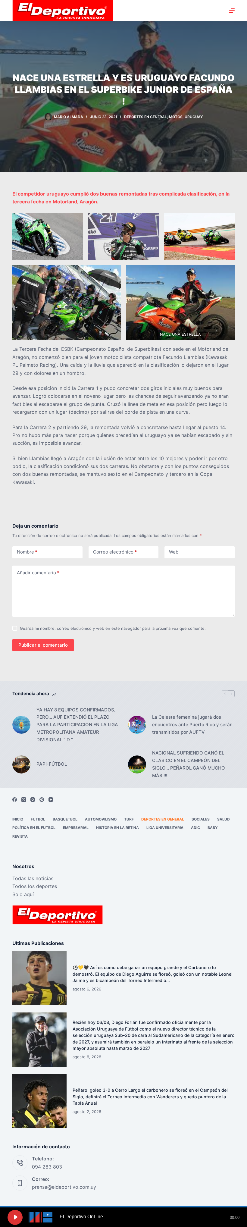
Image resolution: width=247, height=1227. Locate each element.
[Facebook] (14, 799)
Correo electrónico (115, 552)
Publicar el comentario (43, 645)
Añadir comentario (38, 573)
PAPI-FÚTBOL (51, 764)
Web (173, 552)
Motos (176, 117)
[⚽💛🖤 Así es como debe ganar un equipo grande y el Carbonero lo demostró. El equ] (39, 978)
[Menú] (232, 10)
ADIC (195, 827)
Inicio (17, 819)
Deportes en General (145, 117)
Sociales (201, 819)
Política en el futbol (33, 827)
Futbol (38, 819)
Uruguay (194, 117)
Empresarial (76, 827)
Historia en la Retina (117, 827)
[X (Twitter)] (23, 799)
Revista (20, 836)
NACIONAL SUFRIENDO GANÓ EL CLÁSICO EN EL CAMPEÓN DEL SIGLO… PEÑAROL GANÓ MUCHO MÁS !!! (188, 764)
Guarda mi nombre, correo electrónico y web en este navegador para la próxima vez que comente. (113, 628)
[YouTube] (50, 799)
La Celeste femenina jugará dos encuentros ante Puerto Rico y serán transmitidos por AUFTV (192, 724)
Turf (129, 819)
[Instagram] (32, 799)
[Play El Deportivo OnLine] (15, 1217)
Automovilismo (101, 819)
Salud (223, 819)
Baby (213, 827)
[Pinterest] (41, 799)
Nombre (27, 552)
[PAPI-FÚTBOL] (21, 764)
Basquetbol (65, 819)
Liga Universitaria (164, 827)
